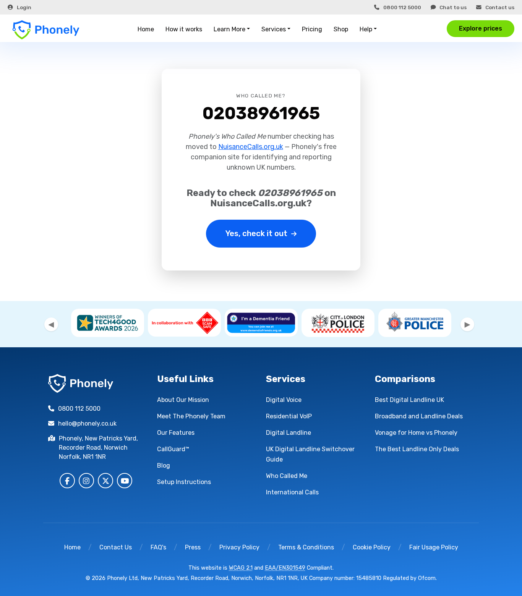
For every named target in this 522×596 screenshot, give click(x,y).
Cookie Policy (372, 547)
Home (146, 29)
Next (467, 324)
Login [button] (24, 7)
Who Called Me (286, 475)
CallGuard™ (173, 449)
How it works (183, 29)
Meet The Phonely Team (191, 416)
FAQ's (158, 547)
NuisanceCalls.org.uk (250, 147)
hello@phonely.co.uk (87, 423)
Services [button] (273, 29)
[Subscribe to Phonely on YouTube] (124, 480)
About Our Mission (183, 399)
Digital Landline (288, 432)
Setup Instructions (184, 482)
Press (193, 547)
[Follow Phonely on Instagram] (86, 480)
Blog (163, 465)
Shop (341, 29)
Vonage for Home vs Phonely (416, 432)
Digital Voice (284, 399)
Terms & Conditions (306, 547)
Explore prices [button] (480, 28)
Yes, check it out (256, 233)
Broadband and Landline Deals (419, 416)
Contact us (499, 7)
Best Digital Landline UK (409, 399)
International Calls (292, 492)
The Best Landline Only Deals (417, 449)
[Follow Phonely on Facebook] (67, 480)
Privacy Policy (239, 547)
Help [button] (366, 29)
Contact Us (115, 547)
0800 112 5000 (402, 7)
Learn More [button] (229, 29)
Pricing (312, 29)
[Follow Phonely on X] (105, 480)
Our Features (176, 432)
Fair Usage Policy (433, 547)
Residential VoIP (289, 416)
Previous (51, 324)
